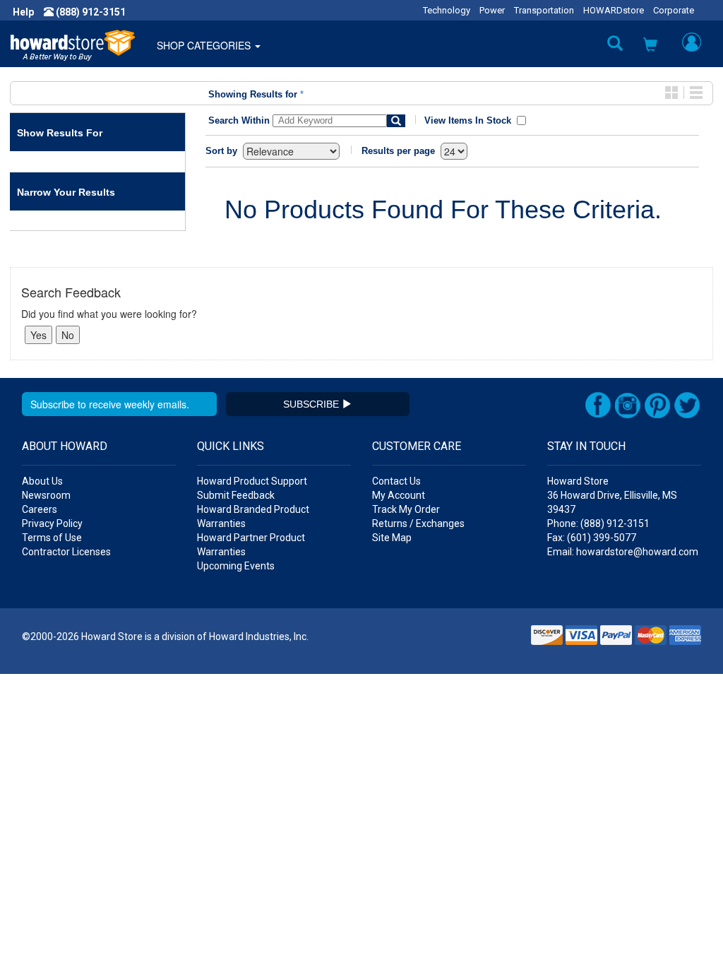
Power (492, 10)
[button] (650, 46)
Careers (39, 509)
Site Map (392, 537)
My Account (398, 495)
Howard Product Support (252, 481)
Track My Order (406, 509)
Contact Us (396, 481)
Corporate (673, 10)
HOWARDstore (613, 10)
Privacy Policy (52, 523)
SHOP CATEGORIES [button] (205, 45)
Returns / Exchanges (418, 523)
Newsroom (46, 495)
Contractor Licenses (66, 551)
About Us (42, 481)
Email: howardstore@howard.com (622, 551)
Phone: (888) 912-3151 (598, 523)
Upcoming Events (236, 566)
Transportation (544, 10)
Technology (446, 10)
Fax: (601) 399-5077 (591, 537)
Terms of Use (52, 537)
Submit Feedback (236, 495)
